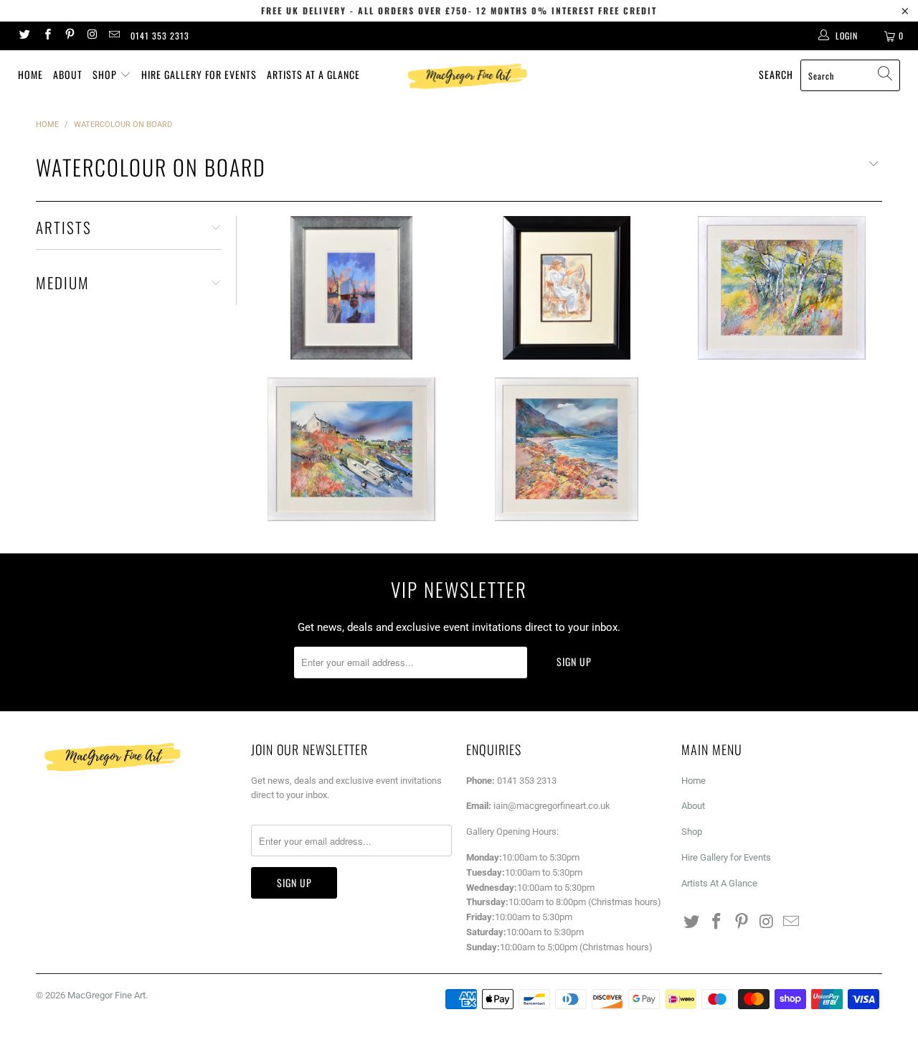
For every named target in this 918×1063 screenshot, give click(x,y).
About (67, 74)
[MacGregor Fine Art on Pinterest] (69, 36)
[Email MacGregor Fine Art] (114, 36)
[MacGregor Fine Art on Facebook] (46, 36)
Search (776, 74)
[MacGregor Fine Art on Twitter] (24, 36)
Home (30, 74)
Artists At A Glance (313, 74)
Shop (106, 74)
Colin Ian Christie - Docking (351, 288)
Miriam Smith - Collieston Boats (351, 449)
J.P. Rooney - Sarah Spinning (566, 288)
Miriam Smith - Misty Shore (566, 449)
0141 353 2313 (160, 35)
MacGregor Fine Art (106, 995)
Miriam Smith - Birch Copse (781, 288)
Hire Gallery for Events (199, 74)
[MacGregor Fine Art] (466, 76)
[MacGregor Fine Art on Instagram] (91, 36)
